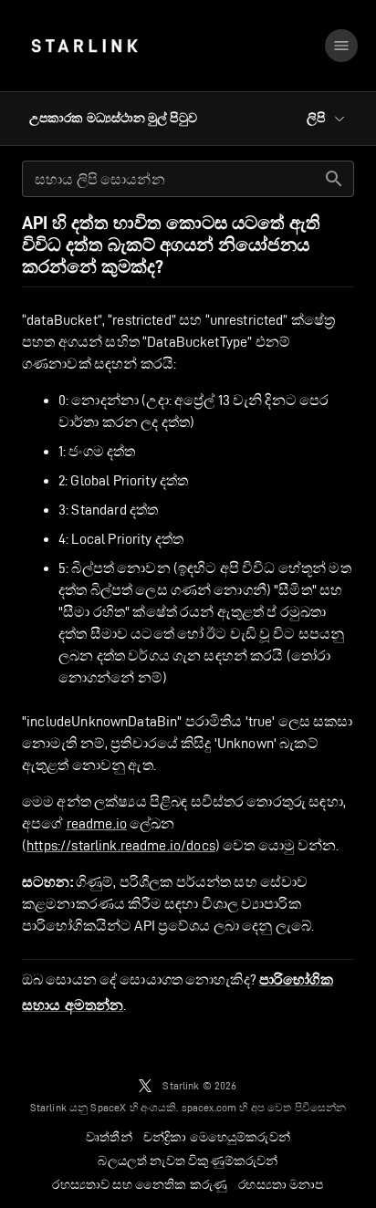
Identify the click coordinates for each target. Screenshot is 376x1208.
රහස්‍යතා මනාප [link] (280, 1184)
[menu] (341, 45)
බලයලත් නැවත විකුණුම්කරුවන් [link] (187, 1160)
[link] (84, 45)
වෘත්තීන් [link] (109, 1137)
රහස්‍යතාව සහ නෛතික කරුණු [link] (139, 1184)
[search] (334, 179)
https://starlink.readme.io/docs (120, 845)
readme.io (97, 823)
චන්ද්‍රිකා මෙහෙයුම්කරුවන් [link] (216, 1137)
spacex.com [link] (209, 1107)
